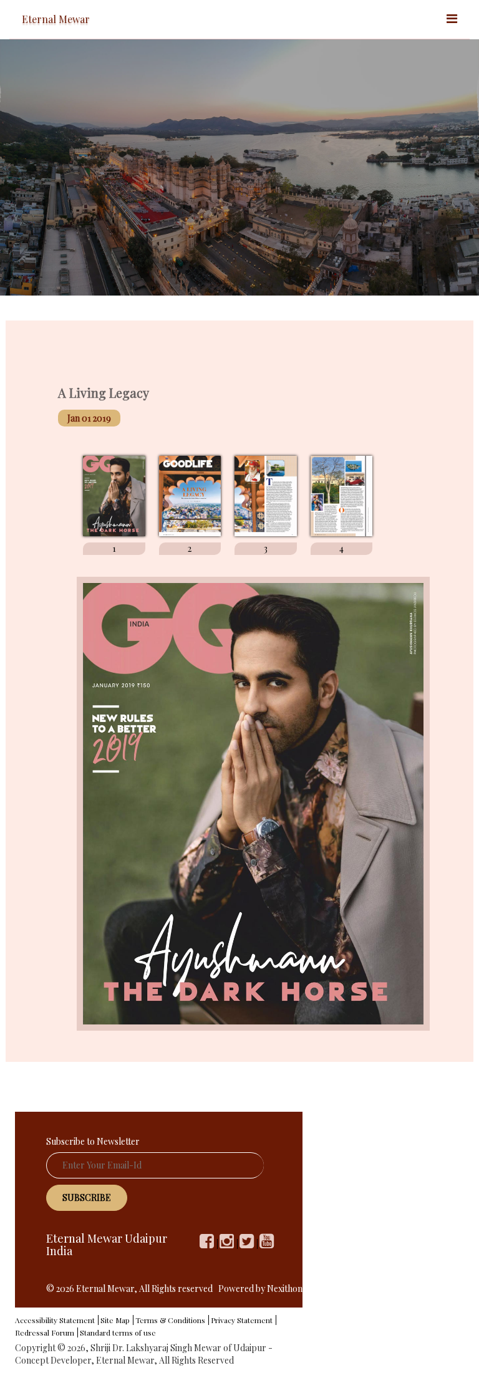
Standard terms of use (118, 1332)
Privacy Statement (242, 1320)
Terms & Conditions (170, 1320)
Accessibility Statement (55, 1320)
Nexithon (284, 1288)
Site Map (115, 1320)
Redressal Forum (44, 1332)
